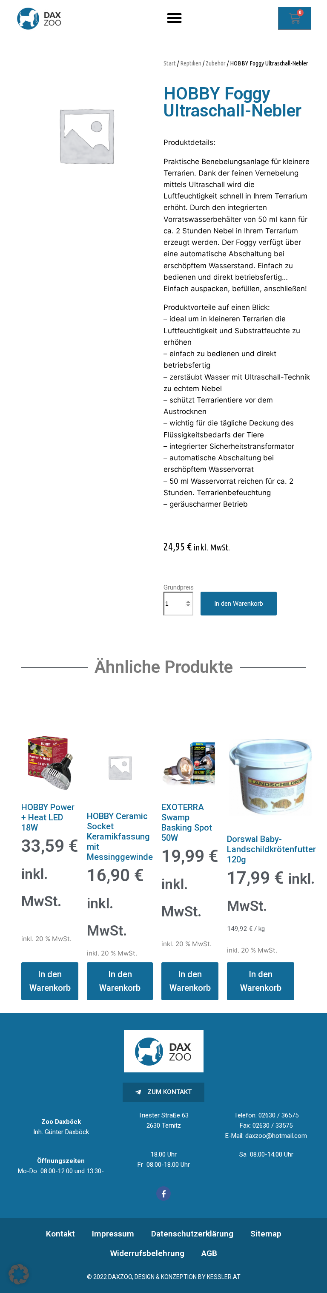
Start (170, 63)
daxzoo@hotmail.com (276, 1136)
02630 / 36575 (278, 1115)
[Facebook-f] (163, 1193)
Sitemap (265, 1234)
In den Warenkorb (238, 603)
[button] (174, 18)
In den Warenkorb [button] (50, 981)
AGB (209, 1253)
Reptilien (190, 63)
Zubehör (216, 63)
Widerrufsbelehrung (147, 1253)
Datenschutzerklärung (192, 1234)
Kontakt (60, 1234)
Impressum (113, 1234)
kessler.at (224, 1276)
